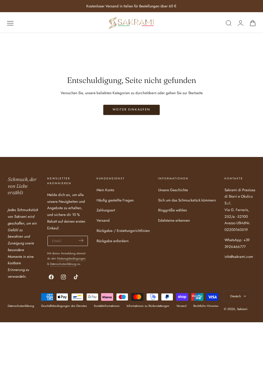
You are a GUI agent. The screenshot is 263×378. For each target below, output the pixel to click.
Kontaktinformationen (107, 306)
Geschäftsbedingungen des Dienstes (64, 306)
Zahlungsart (106, 210)
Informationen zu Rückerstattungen (148, 306)
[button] (10, 23)
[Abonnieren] (81, 240)
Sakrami (242, 309)
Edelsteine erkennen (174, 220)
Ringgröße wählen (172, 210)
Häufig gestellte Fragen (115, 199)
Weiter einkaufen (131, 109)
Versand (103, 220)
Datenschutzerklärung (63, 264)
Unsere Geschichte (173, 190)
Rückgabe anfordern (113, 240)
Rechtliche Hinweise (205, 306)
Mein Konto (105, 190)
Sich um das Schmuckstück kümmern (187, 199)
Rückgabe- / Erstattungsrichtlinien (123, 230)
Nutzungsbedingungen (71, 258)
